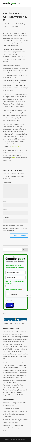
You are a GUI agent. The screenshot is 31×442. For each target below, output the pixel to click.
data (13, 158)
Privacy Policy (9, 300)
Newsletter (6, 26)
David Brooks (8, 24)
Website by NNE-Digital (13, 439)
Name (5, 202)
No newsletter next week (11, 408)
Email (5, 210)
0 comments (14, 26)
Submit (10, 305)
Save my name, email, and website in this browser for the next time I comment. (15, 228)
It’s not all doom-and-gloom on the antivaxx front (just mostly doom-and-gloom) (15, 414)
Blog (23, 24)
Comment (7, 183)
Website (6, 218)
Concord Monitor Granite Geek (15, 286)
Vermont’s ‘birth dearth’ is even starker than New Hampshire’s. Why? (13, 427)
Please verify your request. (14, 289)
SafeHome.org (16, 146)
